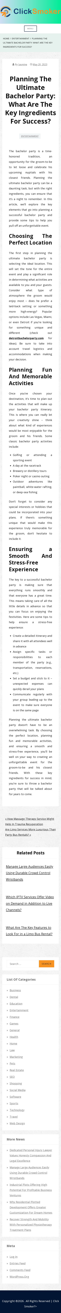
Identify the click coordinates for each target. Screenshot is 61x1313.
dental (14, 997)
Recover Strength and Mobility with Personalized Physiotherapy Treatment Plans (31, 1224)
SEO (12, 1077)
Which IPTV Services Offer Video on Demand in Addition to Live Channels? (30, 903)
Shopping (16, 1083)
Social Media (17, 1090)
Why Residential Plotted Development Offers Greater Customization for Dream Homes (31, 1207)
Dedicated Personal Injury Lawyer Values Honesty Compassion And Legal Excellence (31, 1155)
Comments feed (20, 1270)
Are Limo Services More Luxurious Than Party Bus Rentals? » (30, 832)
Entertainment (30, 136)
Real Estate (17, 1070)
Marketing (16, 1057)
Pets (12, 1063)
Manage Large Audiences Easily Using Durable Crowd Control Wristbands (29, 872)
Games (14, 1023)
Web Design (17, 1123)
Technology (17, 1110)
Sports (14, 1103)
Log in (13, 1256)
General (15, 1030)
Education (16, 1003)
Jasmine (22, 64)
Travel (14, 1116)
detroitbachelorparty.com (26, 338)
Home (13, 1043)
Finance (14, 1017)
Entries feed (17, 1263)
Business (15, 990)
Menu (30, 28)
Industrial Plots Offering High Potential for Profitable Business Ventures (31, 1190)
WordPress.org (19, 1276)
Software (15, 1096)
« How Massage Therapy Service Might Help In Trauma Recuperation (29, 821)
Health (14, 1037)
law (12, 1050)
